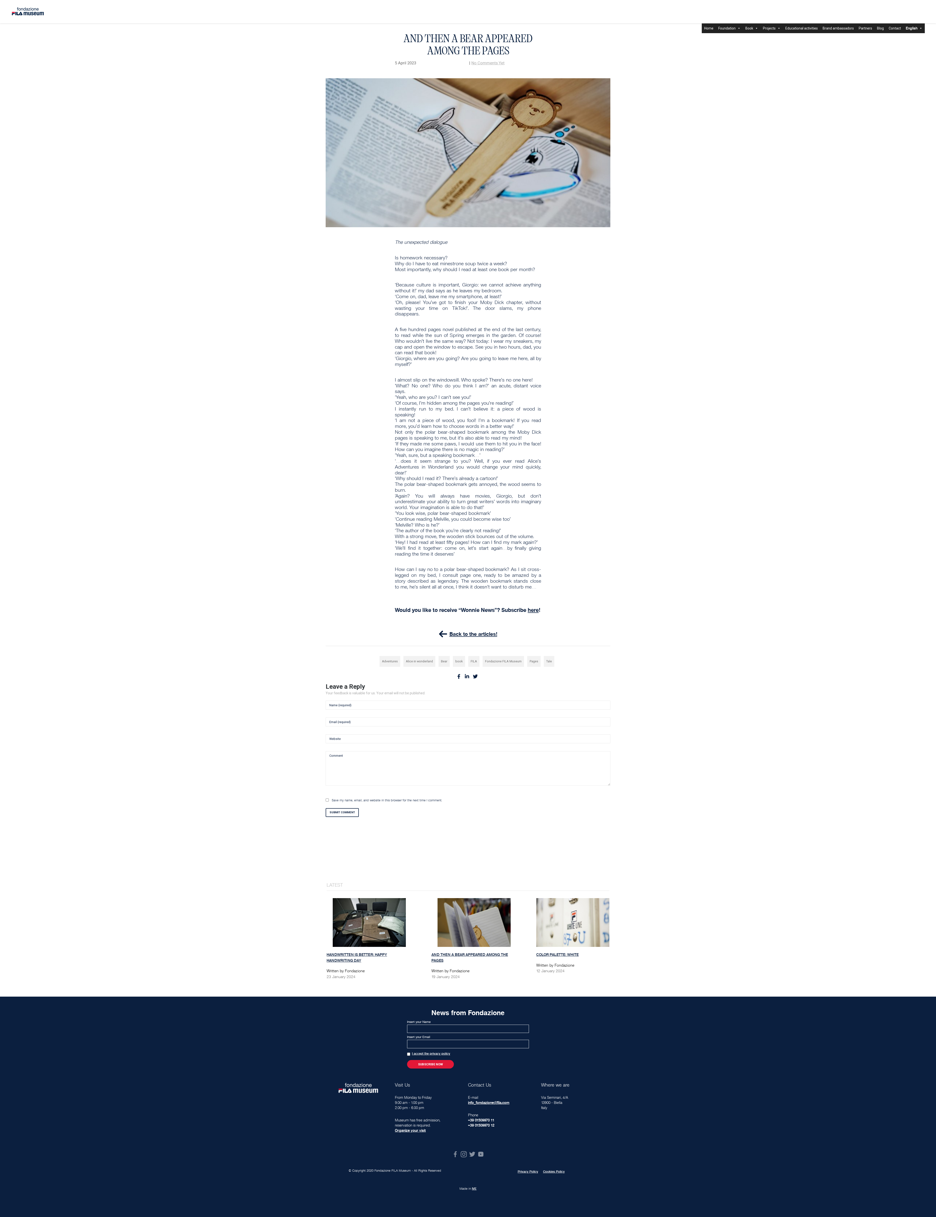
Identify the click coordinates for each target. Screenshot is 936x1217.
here (533, 610)
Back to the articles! (473, 634)
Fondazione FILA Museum (503, 661)
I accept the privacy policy (431, 1054)
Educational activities (801, 28)
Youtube (481, 1154)
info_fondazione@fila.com (488, 1102)
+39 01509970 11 (481, 1120)
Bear (444, 661)
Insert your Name (419, 1022)
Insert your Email (418, 1037)
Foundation (727, 28)
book (459, 661)
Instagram (464, 1154)
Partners (865, 28)
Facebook (455, 1154)
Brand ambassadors (838, 28)
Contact (895, 28)
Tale (549, 661)
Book (749, 28)
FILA (474, 661)
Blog (880, 28)
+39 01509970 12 (481, 1125)
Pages (534, 661)
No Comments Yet (488, 62)
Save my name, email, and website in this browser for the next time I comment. (387, 800)
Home (708, 28)
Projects (769, 28)
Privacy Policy (528, 1172)
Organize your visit (410, 1130)
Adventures (390, 661)
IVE (474, 1189)
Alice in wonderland (419, 661)
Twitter (472, 1154)
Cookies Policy (554, 1172)
